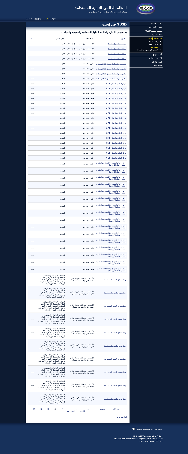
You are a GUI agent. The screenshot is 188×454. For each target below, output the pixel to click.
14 (48, 409)
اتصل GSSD (157, 62)
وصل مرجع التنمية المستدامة (115, 279)
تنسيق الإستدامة (155, 27)
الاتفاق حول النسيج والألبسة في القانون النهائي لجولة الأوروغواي (111, 164)
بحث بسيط (153, 41)
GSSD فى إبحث (155, 38)
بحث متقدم (153, 44)
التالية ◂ (82, 411)
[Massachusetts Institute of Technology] (94, 429)
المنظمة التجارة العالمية (117, 44)
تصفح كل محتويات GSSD (147, 50)
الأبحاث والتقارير (155, 58)
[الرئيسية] (146, 9)
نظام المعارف (156, 35)
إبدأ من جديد (122, 417)
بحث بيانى (154, 47)
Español (29, 19)
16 (34, 409)
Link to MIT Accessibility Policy (148, 436)
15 (41, 409)
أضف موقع (157, 54)
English (53, 19)
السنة (32, 39)
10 (76, 409)
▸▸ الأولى (116, 409)
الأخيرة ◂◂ (71, 411)
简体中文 (37, 19)
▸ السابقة (104, 409)
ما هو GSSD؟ (156, 23)
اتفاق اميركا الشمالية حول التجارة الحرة (111, 64)
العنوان (123, 39)
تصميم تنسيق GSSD (153, 31)
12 (62, 409)
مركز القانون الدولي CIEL (116, 83)
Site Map (158, 66)
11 (69, 409)
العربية (46, 19)
